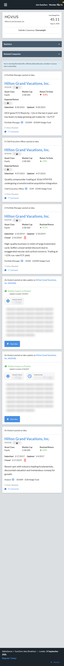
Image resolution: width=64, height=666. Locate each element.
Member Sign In (56, 5)
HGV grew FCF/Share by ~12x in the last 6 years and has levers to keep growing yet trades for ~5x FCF (31, 114)
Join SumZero (41, 5)
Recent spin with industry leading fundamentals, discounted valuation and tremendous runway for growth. (29, 470)
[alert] (32, 657)
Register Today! (9, 658)
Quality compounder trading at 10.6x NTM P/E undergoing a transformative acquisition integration (30, 181)
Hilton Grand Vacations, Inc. (26, 83)
